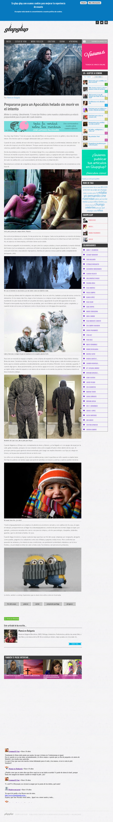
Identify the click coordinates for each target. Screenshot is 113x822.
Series (101, 201)
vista (14, 667)
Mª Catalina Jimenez (92, 368)
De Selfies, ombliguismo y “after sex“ (96, 130)
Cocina (62, 41)
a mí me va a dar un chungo (95, 189)
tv (97, 192)
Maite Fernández (91, 344)
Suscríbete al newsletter (99, 41)
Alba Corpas (90, 307)
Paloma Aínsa (90, 283)
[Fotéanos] (106, 22)
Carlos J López (91, 410)
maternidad (88, 198)
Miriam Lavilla (91, 401)
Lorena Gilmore (91, 429)
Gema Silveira (90, 377)
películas (99, 208)
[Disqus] (43, 711)
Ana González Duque (93, 278)
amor (91, 187)
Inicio (8, 41)
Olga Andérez (90, 288)
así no (102, 199)
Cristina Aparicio (92, 425)
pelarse (25, 604)
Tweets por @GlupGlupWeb (91, 179)
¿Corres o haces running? (70, 675)
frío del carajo (11, 604)
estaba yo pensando (95, 194)
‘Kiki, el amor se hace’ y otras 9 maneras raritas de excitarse (97, 88)
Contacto (41, 814)
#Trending (73, 41)
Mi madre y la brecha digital (32, 675)
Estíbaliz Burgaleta (92, 264)
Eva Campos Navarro (93, 325)
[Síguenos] (101, 22)
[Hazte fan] (97, 22)
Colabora (49, 814)
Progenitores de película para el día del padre (97, 144)
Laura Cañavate (91, 396)
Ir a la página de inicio (16, 29)
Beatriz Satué (90, 354)
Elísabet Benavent (92, 255)
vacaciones (86, 187)
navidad (90, 202)
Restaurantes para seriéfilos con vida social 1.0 (97, 123)
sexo (105, 202)
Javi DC (91, 239)
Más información (94, 3)
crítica (95, 201)
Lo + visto (98, 77)
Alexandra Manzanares (94, 269)
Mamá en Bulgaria (13, 97)
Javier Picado (90, 382)
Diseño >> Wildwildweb (72, 814)
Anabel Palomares (94, 233)
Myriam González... (92, 373)
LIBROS (97, 199)
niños (100, 210)
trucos (92, 205)
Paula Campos (90, 292)
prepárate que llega (53, 604)
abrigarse (70, 604)
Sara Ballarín (90, 259)
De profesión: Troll (94, 136)
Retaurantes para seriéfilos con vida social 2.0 (98, 81)
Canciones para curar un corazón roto (96, 116)
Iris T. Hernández (92, 406)
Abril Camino (90, 316)
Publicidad (33, 814)
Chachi (83, 3)
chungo (100, 204)
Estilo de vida (21, 41)
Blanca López (90, 297)
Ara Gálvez (89, 420)
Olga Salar (89, 302)
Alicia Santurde (91, 415)
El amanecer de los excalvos (13, 675)
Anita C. (91, 226)
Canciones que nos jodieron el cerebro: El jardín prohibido (97, 109)
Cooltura (51, 41)
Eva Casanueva (91, 387)
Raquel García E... (92, 358)
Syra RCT (89, 335)
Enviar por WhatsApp (13, 619)
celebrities (90, 207)
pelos (94, 193)
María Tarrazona (92, 311)
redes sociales (87, 193)
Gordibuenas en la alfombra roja (97, 102)
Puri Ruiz (89, 340)
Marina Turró (91, 392)
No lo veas (97, 187)
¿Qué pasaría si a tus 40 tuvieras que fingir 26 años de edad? (97, 96)
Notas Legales (58, 814)
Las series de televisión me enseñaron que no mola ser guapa (51, 677)
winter (37, 604)
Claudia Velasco (91, 273)
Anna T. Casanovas (92, 250)
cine (103, 196)
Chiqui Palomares (92, 330)
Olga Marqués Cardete (93, 321)
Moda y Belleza (37, 41)
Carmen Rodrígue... (92, 363)
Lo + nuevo (87, 77)
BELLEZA (104, 187)
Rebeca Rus (92, 220)
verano (87, 205)
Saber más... (75, 644)
